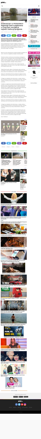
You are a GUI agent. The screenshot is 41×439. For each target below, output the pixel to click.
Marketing (14, 407)
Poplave (13, 146)
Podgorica (8, 146)
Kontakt (10, 407)
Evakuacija (3, 146)
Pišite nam (30, 407)
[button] (2, 157)
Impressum (19, 407)
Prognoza (17, 146)
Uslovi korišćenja (25, 407)
